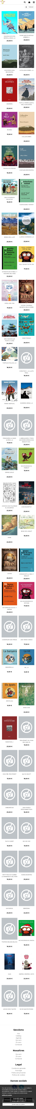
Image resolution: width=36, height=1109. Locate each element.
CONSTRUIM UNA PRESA (9, 639)
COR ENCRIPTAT (26, 507)
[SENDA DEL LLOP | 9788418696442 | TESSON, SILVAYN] (9, 224)
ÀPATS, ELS (9, 701)
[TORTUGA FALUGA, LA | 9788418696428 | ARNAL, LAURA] (9, 354)
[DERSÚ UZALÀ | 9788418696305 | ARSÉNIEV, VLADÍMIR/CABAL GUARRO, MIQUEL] (9, 459)
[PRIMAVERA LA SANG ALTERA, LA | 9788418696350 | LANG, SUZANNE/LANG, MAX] (9, 425)
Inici (18, 1034)
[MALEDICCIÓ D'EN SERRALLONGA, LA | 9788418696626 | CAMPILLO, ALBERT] (9, 22)
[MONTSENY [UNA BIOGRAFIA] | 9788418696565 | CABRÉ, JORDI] (9, 56)
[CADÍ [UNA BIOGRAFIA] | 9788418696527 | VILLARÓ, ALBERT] (26, 156)
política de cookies (7, 1095)
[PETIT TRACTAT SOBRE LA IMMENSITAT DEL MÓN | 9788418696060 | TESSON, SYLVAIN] (9, 861)
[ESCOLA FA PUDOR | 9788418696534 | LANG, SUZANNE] (9, 155)
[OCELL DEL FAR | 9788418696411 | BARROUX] (9, 290)
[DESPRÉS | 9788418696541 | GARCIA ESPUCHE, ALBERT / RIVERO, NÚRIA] (9, 90)
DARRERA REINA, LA (26, 403)
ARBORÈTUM (9, 807)
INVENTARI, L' (10, 742)
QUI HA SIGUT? (26, 774)
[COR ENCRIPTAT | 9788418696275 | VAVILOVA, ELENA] (26, 493)
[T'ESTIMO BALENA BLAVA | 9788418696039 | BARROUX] (9, 929)
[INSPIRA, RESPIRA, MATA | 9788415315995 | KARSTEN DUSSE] (26, 961)
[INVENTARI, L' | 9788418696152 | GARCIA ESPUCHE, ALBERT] (9, 728)
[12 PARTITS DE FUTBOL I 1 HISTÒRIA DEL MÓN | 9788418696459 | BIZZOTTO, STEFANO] (9, 257)
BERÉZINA (26, 908)
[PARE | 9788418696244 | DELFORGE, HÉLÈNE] (9, 525)
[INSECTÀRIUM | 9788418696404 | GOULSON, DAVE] (26, 324)
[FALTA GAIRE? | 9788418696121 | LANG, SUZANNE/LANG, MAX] (9, 828)
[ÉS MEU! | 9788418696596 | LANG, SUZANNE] (9, 120)
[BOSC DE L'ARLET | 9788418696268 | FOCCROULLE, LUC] (26, 522)
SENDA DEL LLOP (9, 237)
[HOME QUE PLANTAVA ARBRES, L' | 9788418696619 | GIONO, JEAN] (26, 22)
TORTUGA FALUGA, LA (9, 363)
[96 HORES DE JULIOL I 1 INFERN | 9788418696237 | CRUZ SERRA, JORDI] (9, 593)
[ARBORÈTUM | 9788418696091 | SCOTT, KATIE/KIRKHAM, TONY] (9, 794)
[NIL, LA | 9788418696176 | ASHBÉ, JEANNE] (26, 657)
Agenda (18, 1038)
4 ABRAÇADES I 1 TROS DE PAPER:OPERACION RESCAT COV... (26, 440)
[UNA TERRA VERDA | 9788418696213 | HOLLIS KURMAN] (26, 626)
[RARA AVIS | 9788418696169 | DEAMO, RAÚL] (26, 694)
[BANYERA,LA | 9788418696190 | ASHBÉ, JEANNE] (9, 657)
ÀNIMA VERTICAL (9, 403)
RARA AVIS (26, 707)
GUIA (9, 974)
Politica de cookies (18, 1075)
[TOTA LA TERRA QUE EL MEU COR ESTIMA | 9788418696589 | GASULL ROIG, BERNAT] (26, 89)
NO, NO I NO (26, 841)
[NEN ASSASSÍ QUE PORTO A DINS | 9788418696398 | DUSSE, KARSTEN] (9, 325)
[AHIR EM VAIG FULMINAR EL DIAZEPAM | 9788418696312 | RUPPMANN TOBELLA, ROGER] (9, 492)
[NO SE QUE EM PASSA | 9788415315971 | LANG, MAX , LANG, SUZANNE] (26, 996)
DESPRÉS (9, 104)
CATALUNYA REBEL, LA (27, 70)
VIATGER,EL (9, 908)
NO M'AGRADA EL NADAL (26, 940)
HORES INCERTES (26, 874)
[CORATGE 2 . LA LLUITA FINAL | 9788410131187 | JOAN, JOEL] (26, 358)
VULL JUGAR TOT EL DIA (26, 264)
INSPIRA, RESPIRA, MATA (26, 974)
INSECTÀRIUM (26, 338)
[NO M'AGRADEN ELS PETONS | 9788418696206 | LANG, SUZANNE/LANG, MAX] (26, 590)
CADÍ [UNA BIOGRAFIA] (26, 170)
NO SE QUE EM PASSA (26, 1009)
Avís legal (18, 1070)
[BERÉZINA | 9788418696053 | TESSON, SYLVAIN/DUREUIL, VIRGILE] (26, 895)
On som (18, 1042)
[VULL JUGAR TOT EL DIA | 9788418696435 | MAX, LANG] (26, 254)
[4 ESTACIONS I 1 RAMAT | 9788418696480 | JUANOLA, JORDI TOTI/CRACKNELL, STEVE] (26, 190)
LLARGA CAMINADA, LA (26, 237)
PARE (9, 537)
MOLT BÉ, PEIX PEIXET (9, 774)
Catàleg (18, 1036)
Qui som (19, 1040)
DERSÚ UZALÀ (9, 472)
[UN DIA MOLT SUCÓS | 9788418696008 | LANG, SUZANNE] (9, 996)
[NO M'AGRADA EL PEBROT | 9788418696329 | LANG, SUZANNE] (26, 456)
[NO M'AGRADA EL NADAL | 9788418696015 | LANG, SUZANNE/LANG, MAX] (26, 928)
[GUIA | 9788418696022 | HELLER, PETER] (9, 961)
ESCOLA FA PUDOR (10, 168)
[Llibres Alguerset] (2, 2)
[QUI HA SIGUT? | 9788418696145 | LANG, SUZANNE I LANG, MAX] (26, 761)
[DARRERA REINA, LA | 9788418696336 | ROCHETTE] (26, 391)
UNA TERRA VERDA (26, 639)
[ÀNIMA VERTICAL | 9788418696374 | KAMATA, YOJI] (9, 391)
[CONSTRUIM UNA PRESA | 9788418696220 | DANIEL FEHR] (9, 626)
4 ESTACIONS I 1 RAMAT (26, 204)
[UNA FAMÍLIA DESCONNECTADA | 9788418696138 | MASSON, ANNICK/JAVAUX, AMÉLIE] (26, 794)
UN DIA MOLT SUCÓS (9, 1009)
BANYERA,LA (10, 667)
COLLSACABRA (26, 136)
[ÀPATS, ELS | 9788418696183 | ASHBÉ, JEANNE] (9, 691)
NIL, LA (26, 667)
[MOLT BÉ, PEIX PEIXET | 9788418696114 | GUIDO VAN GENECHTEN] (9, 761)
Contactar (18, 1045)
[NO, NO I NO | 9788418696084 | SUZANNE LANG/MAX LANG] (26, 828)
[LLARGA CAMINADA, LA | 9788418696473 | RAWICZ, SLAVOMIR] (26, 224)
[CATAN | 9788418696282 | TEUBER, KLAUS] (9, 559)
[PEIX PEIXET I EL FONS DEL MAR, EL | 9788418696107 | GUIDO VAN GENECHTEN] (26, 727)
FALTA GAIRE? (9, 841)
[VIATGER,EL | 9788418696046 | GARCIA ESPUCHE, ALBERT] (9, 895)
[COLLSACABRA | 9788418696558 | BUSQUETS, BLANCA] (26, 123)
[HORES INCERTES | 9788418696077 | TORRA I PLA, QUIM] (26, 861)
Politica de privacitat (19, 1073)
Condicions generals (19, 1068)
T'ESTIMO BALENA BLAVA (9, 942)
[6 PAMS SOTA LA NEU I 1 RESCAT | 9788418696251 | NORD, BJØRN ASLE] (26, 560)
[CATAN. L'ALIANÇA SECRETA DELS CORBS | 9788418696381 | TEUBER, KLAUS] (26, 291)
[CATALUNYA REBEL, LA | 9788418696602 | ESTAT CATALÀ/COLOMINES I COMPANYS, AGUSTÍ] (26, 56)
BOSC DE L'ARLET (26, 531)
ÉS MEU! (9, 130)
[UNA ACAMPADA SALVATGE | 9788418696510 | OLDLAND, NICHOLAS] (9, 187)
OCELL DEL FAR (9, 303)
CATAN (9, 573)
